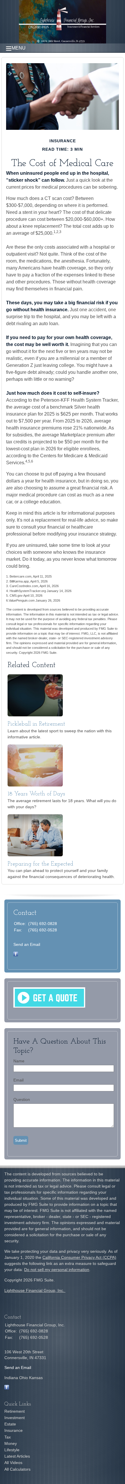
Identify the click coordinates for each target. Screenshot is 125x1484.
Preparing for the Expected (40, 864)
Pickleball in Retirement (36, 724)
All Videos (13, 1462)
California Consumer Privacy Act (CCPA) (79, 1257)
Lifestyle (11, 1449)
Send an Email (26, 944)
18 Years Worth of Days (36, 794)
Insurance (13, 1430)
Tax (7, 1437)
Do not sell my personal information (56, 1269)
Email (18, 1080)
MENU (19, 47)
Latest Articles (17, 1456)
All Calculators (17, 1469)
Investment (14, 1417)
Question (21, 1099)
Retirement (14, 1411)
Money (10, 1443)
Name (18, 1061)
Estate (10, 1424)
